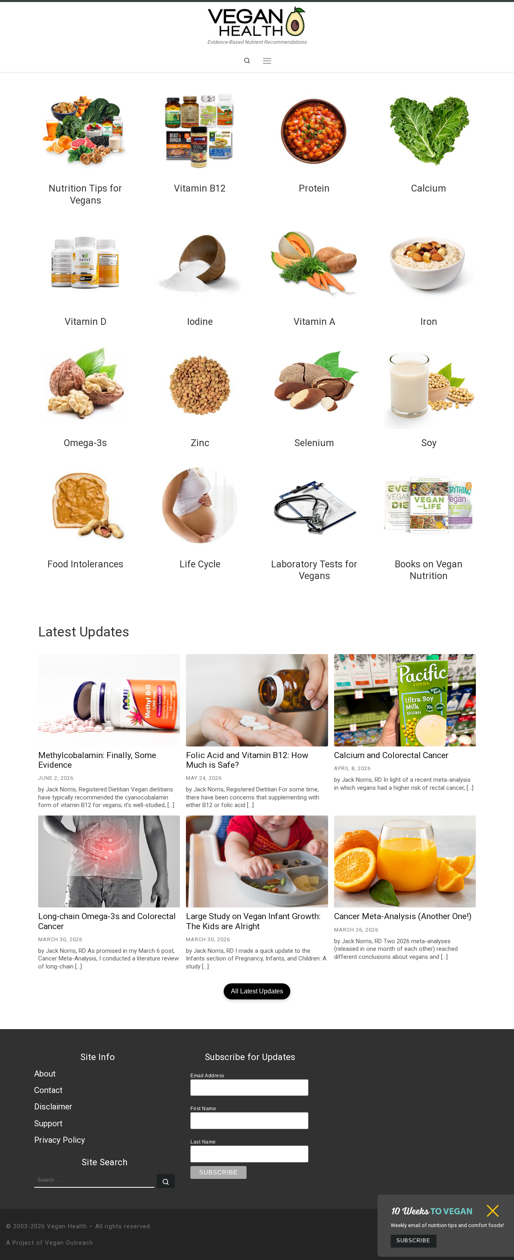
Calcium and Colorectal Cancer (391, 755)
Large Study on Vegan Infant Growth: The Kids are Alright (253, 921)
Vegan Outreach (69, 1242)
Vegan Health (67, 1226)
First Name (203, 1108)
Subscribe (413, 1241)
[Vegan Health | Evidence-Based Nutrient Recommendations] (257, 20)
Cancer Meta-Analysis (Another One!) (402, 916)
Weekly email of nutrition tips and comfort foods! (447, 1225)
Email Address (207, 1075)
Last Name (203, 1141)
